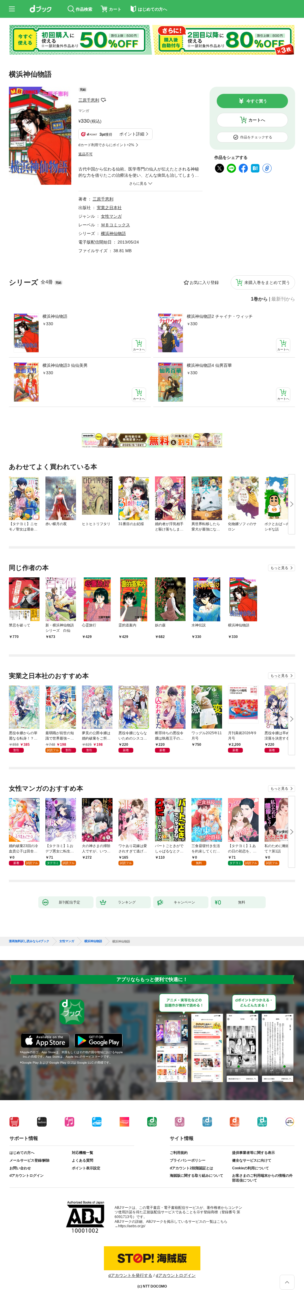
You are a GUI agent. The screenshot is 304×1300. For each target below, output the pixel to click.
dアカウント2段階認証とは (191, 1168)
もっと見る (279, 568)
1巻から (259, 299)
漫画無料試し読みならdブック (29, 941)
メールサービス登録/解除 (30, 1160)
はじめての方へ (22, 1153)
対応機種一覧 (82, 1153)
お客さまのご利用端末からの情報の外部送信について (262, 1177)
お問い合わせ (20, 1168)
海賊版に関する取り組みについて (196, 1175)
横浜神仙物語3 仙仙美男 (65, 365)
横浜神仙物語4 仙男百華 (209, 365)
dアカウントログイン (27, 1175)
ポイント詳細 (131, 134)
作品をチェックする (256, 137)
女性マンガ (111, 216)
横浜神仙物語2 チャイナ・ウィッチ (220, 316)
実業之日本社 (109, 207)
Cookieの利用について (250, 1168)
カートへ (256, 120)
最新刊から (283, 299)
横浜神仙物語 (54, 316)
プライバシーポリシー (187, 1160)
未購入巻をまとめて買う (267, 282)
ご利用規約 (179, 1153)
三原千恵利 (88, 100)
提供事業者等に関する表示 (253, 1153)
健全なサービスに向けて (251, 1160)
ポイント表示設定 (86, 1168)
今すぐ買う (256, 101)
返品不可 (85, 154)
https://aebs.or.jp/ (131, 1226)
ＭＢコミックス (115, 224)
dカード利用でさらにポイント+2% (106, 145)
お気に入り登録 (204, 282)
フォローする (103, 100)
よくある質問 (82, 1160)
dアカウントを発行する (130, 1275)
